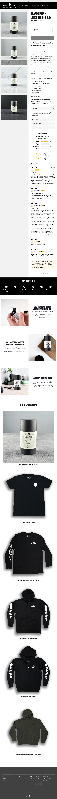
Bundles (3, 780)
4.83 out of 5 (46, 136)
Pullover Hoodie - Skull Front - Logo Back (28, 638)
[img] (34, 167)
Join (39, 784)
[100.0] (46, 156)
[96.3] (38, 156)
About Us (3, 787)
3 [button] (43, 273)
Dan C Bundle (4, 782)
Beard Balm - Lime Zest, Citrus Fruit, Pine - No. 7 (28, 464)
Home (3, 776)
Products (4, 778)
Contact (45, 780)
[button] (34, 20)
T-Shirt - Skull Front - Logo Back (28, 522)
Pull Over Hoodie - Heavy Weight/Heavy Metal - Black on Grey (28, 754)
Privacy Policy (46, 776)
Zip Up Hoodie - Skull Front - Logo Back (28, 696)
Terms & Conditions (47, 778)
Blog (3, 785)
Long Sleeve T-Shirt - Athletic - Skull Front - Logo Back (28, 580)
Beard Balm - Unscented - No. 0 (41, 16)
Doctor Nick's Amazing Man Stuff (27, 792)
